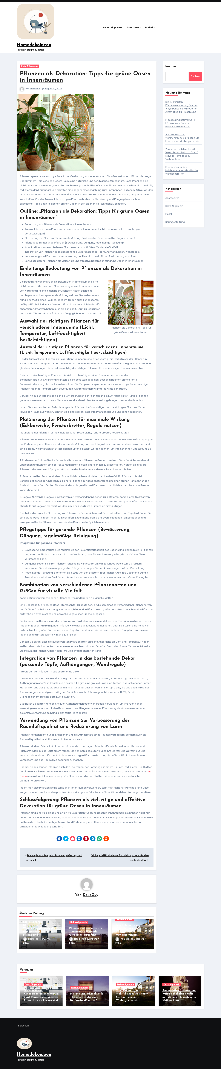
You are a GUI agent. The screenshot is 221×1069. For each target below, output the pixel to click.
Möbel (149, 28)
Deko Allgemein (112, 28)
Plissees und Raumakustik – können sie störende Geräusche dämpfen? (85, 931)
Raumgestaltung (175, 222)
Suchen (170, 66)
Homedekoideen (34, 45)
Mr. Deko (125, 939)
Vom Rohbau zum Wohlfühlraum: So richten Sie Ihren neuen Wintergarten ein (182, 138)
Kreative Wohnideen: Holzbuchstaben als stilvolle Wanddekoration (181, 170)
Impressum (23, 1025)
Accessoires (134, 28)
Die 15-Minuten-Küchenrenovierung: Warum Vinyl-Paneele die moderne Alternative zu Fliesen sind (39, 928)
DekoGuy (35, 88)
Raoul (31, 939)
